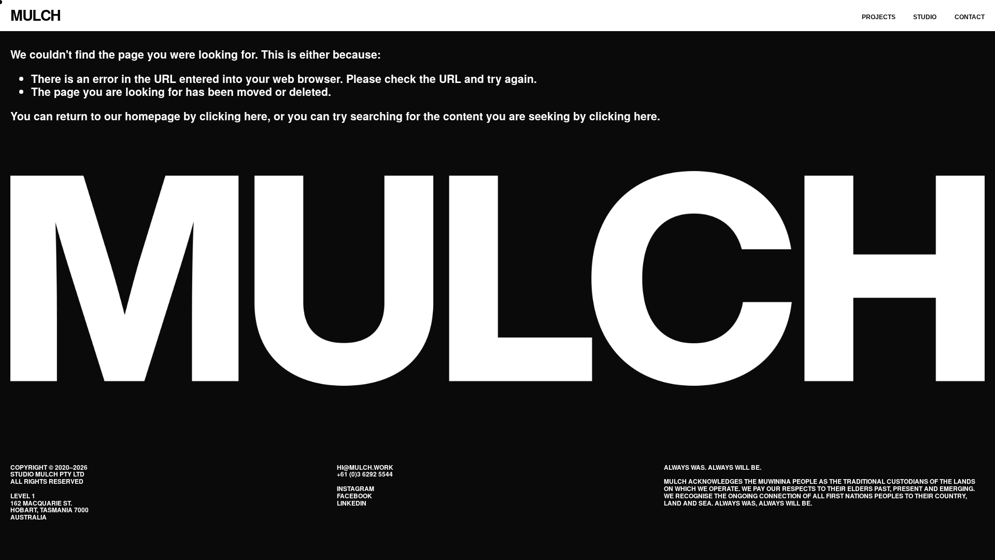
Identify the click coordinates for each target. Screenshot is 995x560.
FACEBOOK (354, 496)
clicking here (233, 116)
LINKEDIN (351, 503)
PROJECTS (878, 17)
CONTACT (970, 17)
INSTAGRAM (355, 489)
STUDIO (924, 17)
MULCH (35, 14)
